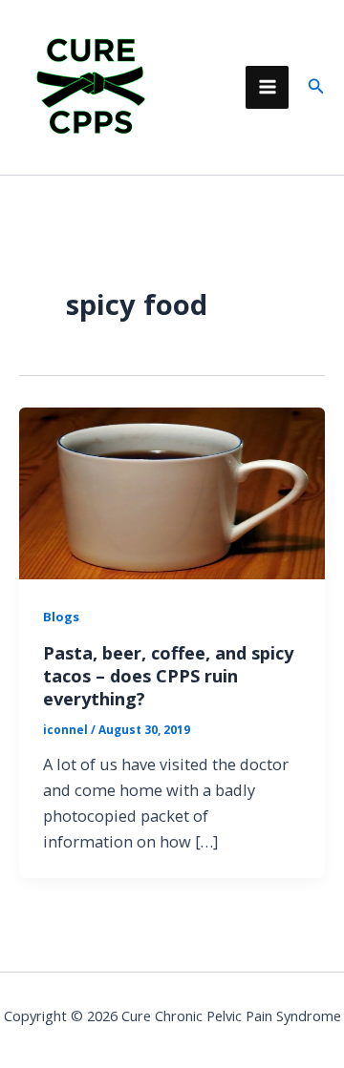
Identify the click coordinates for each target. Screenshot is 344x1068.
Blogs (61, 616)
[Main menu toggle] (267, 87)
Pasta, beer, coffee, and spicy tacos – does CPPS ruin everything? (168, 675)
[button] (316, 86)
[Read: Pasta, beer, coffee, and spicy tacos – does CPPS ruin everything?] (172, 491)
